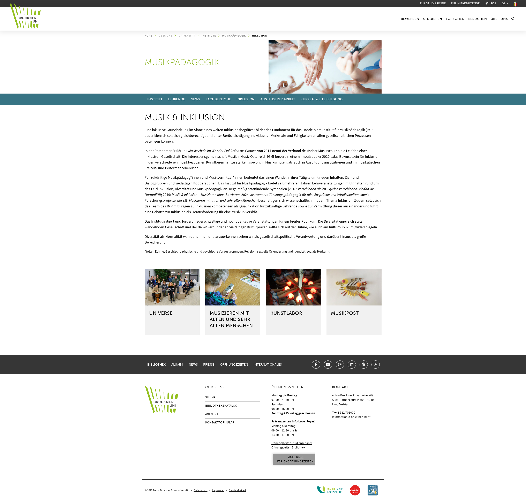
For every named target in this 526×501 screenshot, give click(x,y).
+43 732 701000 (344, 413)
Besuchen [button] (477, 19)
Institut (154, 99)
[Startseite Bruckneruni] (161, 426)
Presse (209, 364)
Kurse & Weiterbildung (322, 99)
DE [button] (504, 3)
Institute (209, 35)
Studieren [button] (432, 19)
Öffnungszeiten (234, 364)
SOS (493, 3)
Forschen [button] (455, 19)
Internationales (268, 364)
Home (149, 35)
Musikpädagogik (234, 35)
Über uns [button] (499, 19)
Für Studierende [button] (433, 3)
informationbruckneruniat (351, 417)
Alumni (177, 364)
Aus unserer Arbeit (277, 99)
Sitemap (211, 397)
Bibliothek (156, 364)
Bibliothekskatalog (221, 406)
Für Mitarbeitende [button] (465, 3)
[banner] (26, 19)
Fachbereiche (218, 99)
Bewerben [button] (410, 19)
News (195, 99)
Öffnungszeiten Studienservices (291, 443)
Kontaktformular (220, 422)
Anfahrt (211, 414)
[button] (513, 19)
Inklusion (259, 35)
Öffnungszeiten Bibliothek (288, 447)
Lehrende (176, 99)
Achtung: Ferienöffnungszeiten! (296, 459)
